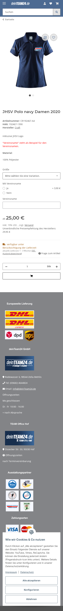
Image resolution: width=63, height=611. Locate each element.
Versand (29, 225)
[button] (45, 3)
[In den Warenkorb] (5, 29)
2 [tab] (33, 95)
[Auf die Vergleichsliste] (45, 37)
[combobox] (31, 175)
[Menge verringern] (6, 266)
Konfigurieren (31, 589)
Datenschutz (27, 572)
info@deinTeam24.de (24, 388)
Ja (33, 188)
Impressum (11, 572)
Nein (9, 192)
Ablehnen (31, 599)
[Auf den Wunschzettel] (53, 37)
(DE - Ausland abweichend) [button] (19, 252)
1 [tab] (30, 95)
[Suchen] (56, 11)
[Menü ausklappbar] (4, 2)
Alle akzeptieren (31, 580)
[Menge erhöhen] (56, 266)
